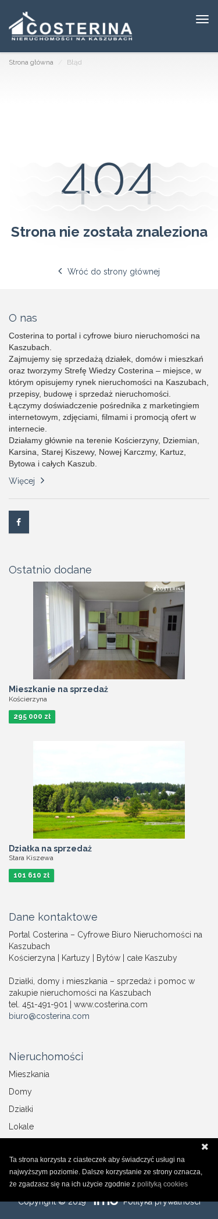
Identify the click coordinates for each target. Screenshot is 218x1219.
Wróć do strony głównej (113, 271)
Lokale (21, 1126)
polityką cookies (162, 1184)
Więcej (22, 481)
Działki (21, 1109)
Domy (20, 1091)
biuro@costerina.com (49, 1016)
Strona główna (31, 62)
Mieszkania (29, 1074)
